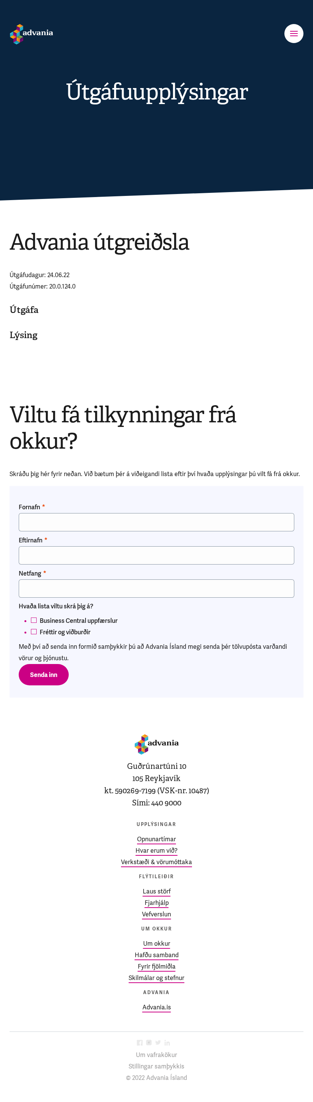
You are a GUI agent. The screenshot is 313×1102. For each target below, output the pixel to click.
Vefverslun (156, 914)
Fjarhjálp (157, 903)
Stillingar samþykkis (156, 1066)
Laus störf (157, 891)
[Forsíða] (31, 34)
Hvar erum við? (156, 851)
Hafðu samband (157, 955)
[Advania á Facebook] (140, 1043)
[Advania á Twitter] (158, 1043)
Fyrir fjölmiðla (157, 966)
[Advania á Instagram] (149, 1043)
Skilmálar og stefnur (156, 978)
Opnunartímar (156, 839)
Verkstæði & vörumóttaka (156, 862)
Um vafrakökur (156, 1055)
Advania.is (156, 1007)
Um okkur (156, 944)
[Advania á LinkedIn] (167, 1043)
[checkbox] (156, 625)
